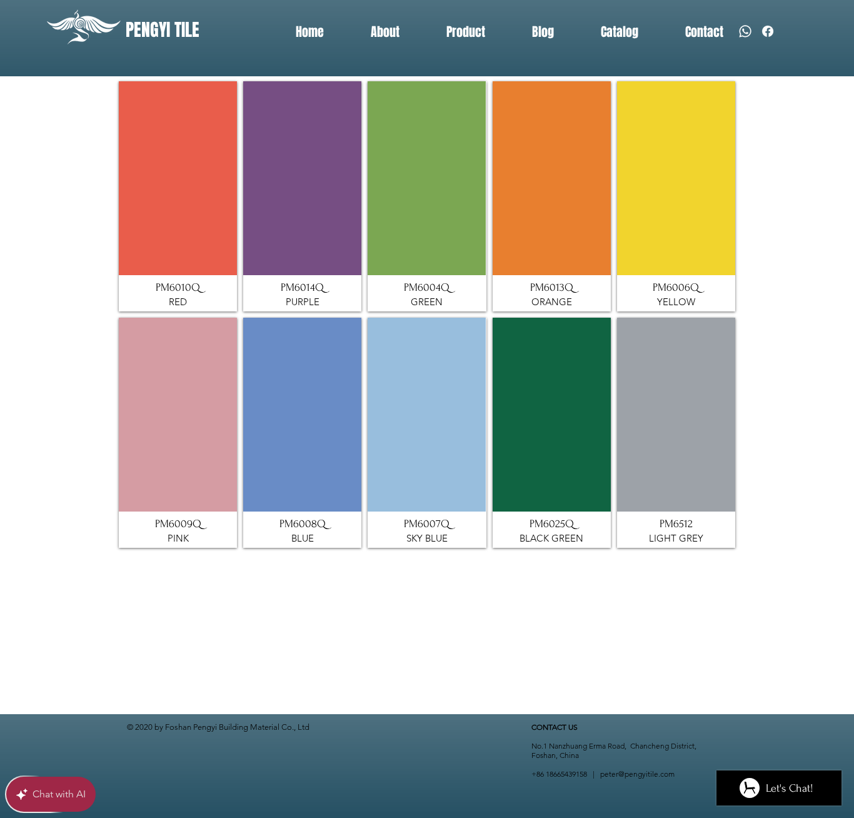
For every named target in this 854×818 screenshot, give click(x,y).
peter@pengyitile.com (637, 774)
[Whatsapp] (745, 31)
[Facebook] (767, 31)
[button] (178, 196)
